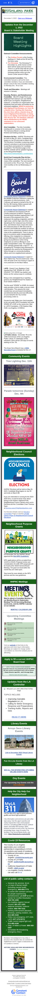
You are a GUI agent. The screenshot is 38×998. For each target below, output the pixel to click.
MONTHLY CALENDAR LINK (21, 609)
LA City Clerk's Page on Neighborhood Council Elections (18, 515)
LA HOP (23, 896)
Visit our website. (22, 949)
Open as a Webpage (25, 18)
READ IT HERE (19, 717)
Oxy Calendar (19, 785)
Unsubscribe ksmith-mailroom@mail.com (19, 981)
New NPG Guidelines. (21, 556)
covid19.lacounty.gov (24, 858)
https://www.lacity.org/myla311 (19, 834)
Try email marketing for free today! (19, 995)
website (13, 645)
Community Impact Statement (15, 196)
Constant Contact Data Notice (23, 983)
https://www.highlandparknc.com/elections (18, 153)
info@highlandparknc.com (21, 985)
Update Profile (11, 983)
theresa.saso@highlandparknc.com (19, 508)
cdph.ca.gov (19, 868)
